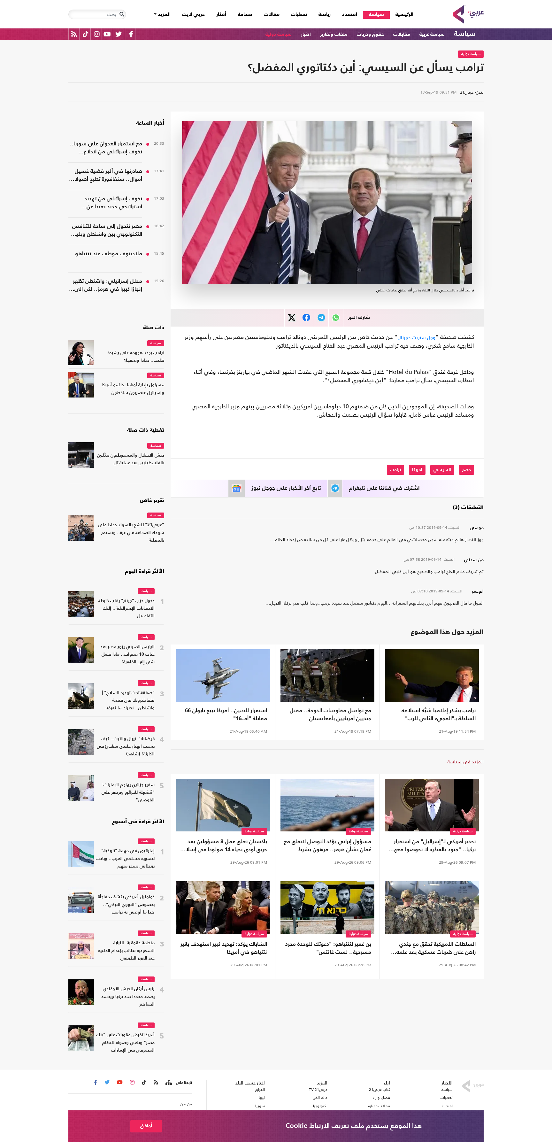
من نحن (186, 1104)
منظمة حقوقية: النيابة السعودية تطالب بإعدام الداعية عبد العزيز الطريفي (126, 951)
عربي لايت (193, 14)
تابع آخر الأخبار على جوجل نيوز (286, 488)
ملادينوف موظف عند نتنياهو (108, 254)
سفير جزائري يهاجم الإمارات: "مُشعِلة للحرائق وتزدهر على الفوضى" (128, 792)
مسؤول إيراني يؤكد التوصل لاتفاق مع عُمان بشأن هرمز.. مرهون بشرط (327, 846)
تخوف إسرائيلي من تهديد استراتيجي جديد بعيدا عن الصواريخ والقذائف (113, 203)
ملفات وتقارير (334, 34)
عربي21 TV (318, 1089)
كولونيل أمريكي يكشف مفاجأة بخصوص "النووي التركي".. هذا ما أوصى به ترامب (126, 904)
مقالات (272, 14)
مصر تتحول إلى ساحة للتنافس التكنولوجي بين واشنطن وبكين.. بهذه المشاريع (105, 231)
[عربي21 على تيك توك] (85, 34)
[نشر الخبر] (292, 318)
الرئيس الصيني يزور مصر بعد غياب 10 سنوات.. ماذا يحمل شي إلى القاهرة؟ (127, 654)
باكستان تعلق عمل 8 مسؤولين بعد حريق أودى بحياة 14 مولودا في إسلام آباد (224, 846)
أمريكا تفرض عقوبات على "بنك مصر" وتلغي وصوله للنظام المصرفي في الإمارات (125, 1043)
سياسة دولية (278, 34)
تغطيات (299, 14)
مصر (466, 469)
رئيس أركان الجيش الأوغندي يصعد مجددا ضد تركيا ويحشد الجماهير (128, 997)
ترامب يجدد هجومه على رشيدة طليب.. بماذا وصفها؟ (136, 357)
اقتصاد (349, 14)
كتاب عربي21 (379, 1089)
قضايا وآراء (381, 1097)
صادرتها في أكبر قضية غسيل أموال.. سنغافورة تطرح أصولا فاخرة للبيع (108, 176)
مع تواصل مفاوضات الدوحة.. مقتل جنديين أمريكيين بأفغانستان (330, 714)
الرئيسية (401, 14)
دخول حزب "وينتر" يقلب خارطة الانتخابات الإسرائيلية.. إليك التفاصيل (126, 608)
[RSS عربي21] (74, 34)
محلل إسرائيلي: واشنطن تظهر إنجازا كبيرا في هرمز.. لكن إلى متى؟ (107, 286)
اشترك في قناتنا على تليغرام (384, 488)
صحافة (245, 14)
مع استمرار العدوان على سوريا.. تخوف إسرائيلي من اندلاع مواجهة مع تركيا (106, 148)
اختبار (306, 34)
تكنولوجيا (320, 1106)
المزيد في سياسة (466, 761)
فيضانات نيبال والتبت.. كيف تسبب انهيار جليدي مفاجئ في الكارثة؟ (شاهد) (126, 746)
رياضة (324, 14)
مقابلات (401, 34)
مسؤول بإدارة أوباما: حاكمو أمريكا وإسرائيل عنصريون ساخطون (133, 389)
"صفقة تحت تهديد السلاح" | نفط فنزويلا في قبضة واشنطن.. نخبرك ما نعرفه (128, 700)
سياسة (376, 14)
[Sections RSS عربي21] (168, 1082)
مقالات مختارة (379, 1106)
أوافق (146, 1125)
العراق (259, 1089)
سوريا (259, 1106)
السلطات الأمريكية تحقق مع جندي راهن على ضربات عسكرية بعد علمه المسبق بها (436, 949)
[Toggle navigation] (121, 14)
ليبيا (261, 1097)
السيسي (442, 469)
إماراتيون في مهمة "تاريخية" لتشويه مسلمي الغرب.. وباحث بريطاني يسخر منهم (125, 858)
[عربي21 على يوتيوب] (107, 34)
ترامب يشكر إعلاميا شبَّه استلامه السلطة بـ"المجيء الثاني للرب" (439, 714)
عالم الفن (320, 1097)
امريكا (417, 469)
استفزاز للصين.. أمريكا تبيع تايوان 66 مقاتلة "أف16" (226, 714)
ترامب (395, 469)
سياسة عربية (432, 34)
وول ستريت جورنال (416, 337)
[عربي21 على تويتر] (118, 34)
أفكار (221, 14)
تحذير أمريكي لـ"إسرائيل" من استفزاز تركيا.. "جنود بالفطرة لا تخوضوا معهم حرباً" (433, 846)
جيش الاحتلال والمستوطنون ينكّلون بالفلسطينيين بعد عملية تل (130, 459)
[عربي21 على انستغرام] (96, 34)
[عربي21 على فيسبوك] (131, 34)
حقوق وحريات (370, 34)
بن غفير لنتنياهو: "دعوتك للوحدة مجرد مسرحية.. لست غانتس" (328, 948)
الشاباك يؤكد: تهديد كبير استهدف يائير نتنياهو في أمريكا (223, 948)
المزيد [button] (164, 14)
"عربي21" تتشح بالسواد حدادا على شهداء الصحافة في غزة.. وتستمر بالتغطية (131, 533)
